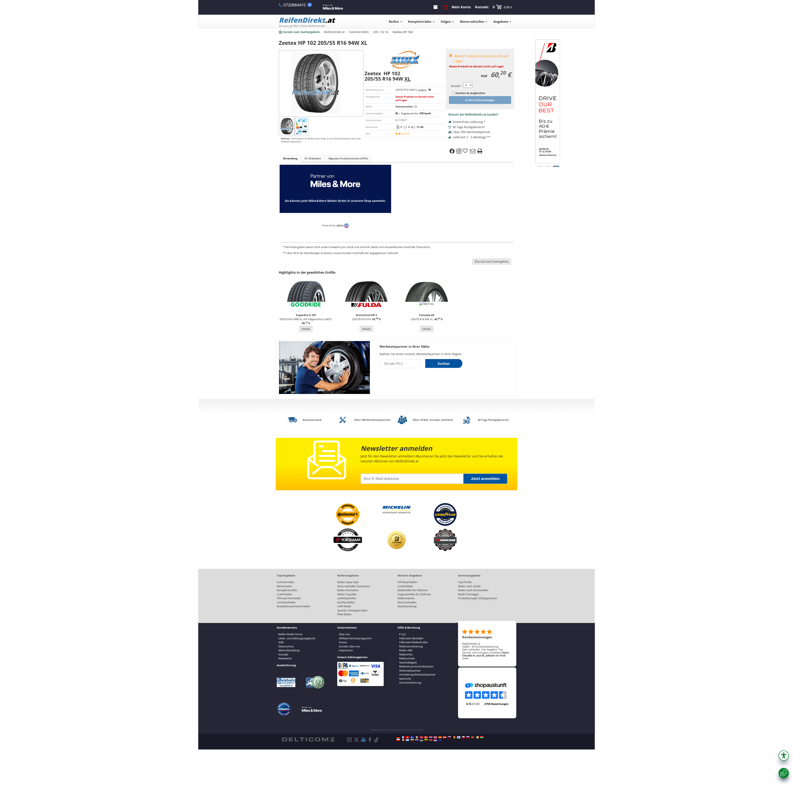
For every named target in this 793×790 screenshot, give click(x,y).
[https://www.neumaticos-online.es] (440, 737)
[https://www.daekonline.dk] (426, 737)
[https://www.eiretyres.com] (477, 737)
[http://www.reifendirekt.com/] (440, 740)
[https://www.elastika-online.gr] (407, 740)
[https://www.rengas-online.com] (458, 737)
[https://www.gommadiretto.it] (416, 737)
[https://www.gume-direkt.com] (449, 737)
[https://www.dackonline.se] (412, 737)
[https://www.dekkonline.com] (421, 737)
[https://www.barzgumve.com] (412, 740)
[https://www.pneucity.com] (472, 737)
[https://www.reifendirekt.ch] (407, 737)
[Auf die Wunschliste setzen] (466, 151)
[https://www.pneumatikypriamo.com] (468, 737)
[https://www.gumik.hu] (481, 737)
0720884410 (294, 5)
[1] (548, 166)
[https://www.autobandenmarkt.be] (454, 737)
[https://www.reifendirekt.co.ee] (421, 740)
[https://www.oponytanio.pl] (398, 740)
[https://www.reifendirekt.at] (444, 737)
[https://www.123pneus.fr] (403, 737)
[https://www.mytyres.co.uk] (435, 737)
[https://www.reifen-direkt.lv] (430, 740)
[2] (556, 166)
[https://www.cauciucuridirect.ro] (403, 740)
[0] (540, 166)
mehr (465, 658)
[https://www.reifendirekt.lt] (426, 740)
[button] (784, 755)
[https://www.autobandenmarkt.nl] (430, 737)
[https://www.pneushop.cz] (463, 737)
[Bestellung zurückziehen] (446, 7)
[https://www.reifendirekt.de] (398, 737)
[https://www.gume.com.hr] (416, 740)
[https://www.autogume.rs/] (435, 740)
